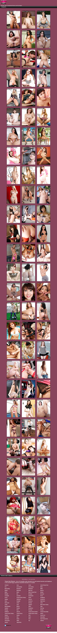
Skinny (18, 615)
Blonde (41, 592)
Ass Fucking (19, 586)
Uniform (42, 620)
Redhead (7, 611)
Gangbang (42, 597)
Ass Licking (30, 586)
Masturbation (7, 606)
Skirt (29, 615)
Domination (30, 595)
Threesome (7, 620)
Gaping (6, 599)
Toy (29, 620)
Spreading (42, 617)
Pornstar (30, 609)
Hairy (6, 601)
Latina (6, 604)
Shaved (18, 611)
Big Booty (19, 590)
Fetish (29, 597)
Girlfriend (19, 599)
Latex (41, 602)
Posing (41, 609)
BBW (41, 588)
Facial (6, 597)
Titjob (18, 620)
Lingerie (30, 604)
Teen (29, 618)
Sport (29, 617)
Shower (6, 615)
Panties (18, 608)
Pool (17, 609)
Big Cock (30, 590)
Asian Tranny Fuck (44, 585)
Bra (17, 594)
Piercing (42, 608)
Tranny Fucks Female (33, 611)
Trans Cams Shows (31, 579)
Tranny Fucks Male (44, 611)
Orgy (41, 606)
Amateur (6, 585)
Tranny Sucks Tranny (32, 613)
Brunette (42, 594)
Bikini (6, 592)
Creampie (7, 595)
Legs (18, 604)
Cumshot (18, 595)
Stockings (7, 618)
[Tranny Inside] (3, 4)
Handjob (18, 601)
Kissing (30, 602)
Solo (17, 617)
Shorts (41, 613)
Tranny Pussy (19, 613)
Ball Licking (7, 588)
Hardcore (30, 601)
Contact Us (8, 625)
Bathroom (30, 588)
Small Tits (7, 617)
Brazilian (30, 594)
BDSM (6, 590)
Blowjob (6, 594)
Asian (29, 585)
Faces (41, 595)
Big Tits (42, 590)
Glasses (30, 599)
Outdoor (6, 608)
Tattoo (18, 618)
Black (18, 592)
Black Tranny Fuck (32, 592)
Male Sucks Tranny (44, 604)
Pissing (6, 609)
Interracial (7, 602)
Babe (41, 586)
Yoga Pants (19, 622)
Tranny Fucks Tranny (9, 613)
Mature (18, 606)
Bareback (19, 588)
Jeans (18, 602)
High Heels (42, 601)
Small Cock (42, 615)
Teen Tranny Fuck (44, 618)
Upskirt (6, 622)
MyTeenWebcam (25, 579)
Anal (18, 585)
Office (29, 606)
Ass (5, 586)
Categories (3, 7)
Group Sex (42, 599)
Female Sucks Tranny (21, 597)
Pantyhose (30, 608)
